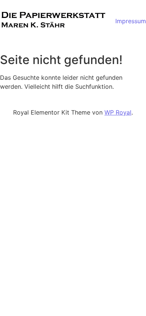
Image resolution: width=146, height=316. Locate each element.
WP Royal (117, 112)
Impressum (130, 21)
